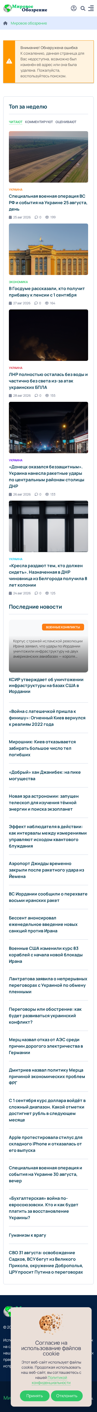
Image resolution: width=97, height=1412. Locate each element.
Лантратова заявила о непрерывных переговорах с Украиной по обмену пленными (48, 985)
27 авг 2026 (21, 303)
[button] (91, 9)
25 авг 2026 (22, 217)
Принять (34, 1396)
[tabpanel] (48, 363)
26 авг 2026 (22, 494)
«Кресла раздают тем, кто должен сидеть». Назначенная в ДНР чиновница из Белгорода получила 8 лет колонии (48, 575)
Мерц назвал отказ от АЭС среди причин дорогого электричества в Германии (46, 1046)
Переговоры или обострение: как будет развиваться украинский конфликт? (45, 1015)
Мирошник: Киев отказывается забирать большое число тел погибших (42, 748)
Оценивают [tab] (66, 122)
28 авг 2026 (22, 395)
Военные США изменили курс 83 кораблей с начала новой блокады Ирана (46, 954)
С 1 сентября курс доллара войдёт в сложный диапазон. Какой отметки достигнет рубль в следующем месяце (47, 1110)
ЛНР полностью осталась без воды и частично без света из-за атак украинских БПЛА (48, 380)
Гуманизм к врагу (27, 1235)
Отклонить (66, 1396)
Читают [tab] (15, 122)
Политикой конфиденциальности (51, 1380)
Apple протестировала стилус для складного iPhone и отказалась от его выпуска (45, 1143)
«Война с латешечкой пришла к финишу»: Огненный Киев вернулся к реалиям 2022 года (47, 717)
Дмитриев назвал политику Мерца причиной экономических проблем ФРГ (47, 1076)
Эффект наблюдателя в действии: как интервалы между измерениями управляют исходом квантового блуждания (48, 836)
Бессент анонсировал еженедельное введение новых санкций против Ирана (43, 924)
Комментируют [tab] (39, 122)
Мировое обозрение (29, 23)
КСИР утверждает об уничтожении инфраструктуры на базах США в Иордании (46, 685)
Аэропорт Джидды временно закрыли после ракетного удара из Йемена (46, 869)
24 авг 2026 (22, 593)
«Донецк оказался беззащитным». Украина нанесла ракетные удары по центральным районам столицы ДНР (46, 476)
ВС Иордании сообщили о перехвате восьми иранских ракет (48, 897)
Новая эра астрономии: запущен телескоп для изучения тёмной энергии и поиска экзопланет (44, 802)
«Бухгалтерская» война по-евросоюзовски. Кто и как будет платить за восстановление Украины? (43, 1208)
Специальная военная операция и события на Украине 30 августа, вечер (45, 1174)
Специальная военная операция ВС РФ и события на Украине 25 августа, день (48, 202)
